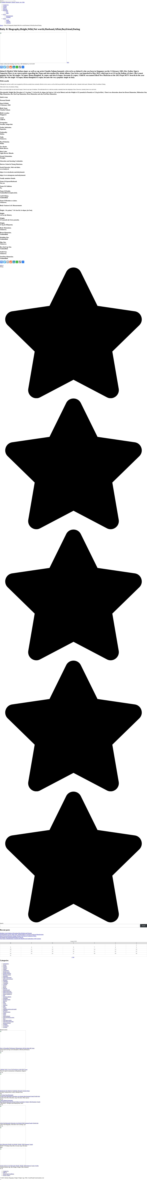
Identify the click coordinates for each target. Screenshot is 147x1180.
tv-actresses (6, 1025)
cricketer (8, 21)
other (7, 13)
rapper (4, 1013)
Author (5, 7)
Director (5, 9)
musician (5, 1005)
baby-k (1, 265)
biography (5, 10)
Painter (4, 1007)
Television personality (8, 1021)
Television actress (7, 1020)
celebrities (5, 981)
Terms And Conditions (8, 1174)
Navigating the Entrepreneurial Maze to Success (11, 937)
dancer (4, 985)
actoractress (6, 963)
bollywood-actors (7, 977)
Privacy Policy (6, 1175)
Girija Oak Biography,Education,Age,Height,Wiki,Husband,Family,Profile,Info (19, 1123)
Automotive (6, 970)
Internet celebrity (7, 996)
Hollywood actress (7, 992)
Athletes (5, 967)
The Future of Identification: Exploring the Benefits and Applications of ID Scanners (20, 938)
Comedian (5, 983)
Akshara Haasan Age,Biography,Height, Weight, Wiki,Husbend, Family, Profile (19, 1165)
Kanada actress (6, 999)
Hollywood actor (7, 991)
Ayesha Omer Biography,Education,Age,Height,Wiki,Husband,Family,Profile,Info (20, 1096)
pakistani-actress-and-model (9, 1009)
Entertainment (9, 16)
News (4, 14)
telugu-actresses (7, 1023)
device (4, 987)
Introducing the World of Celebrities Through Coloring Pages (15, 1091)
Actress (5, 6)
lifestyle (5, 1001)
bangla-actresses (7, 973)
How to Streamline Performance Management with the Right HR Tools (17, 1048)
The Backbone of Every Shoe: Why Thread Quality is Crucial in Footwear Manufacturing (21, 934)
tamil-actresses (6, 1016)
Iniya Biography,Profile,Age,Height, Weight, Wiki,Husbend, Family (16, 1144)
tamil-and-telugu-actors (8, 1017)
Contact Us (5, 5)
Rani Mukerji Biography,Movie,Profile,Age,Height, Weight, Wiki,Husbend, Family (20, 1102)
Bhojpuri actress (7, 974)
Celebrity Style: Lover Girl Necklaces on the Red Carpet (13, 1069)
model (7, 20)
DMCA (5, 1172)
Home (1, 25)
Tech (4, 1019)
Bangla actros (6, 972)
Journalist (5, 998)
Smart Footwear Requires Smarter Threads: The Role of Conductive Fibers (18, 936)
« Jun (73, 957)
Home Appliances (7, 994)
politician (8, 22)
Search (1, 923)
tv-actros (5, 1027)
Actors (4, 965)
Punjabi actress (6, 1012)
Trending (8, 17)
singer (4, 18)
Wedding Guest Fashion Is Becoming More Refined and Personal (16, 933)
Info (7, 11)
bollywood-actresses (8, 979)
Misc (4, 1002)
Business (5, 980)
